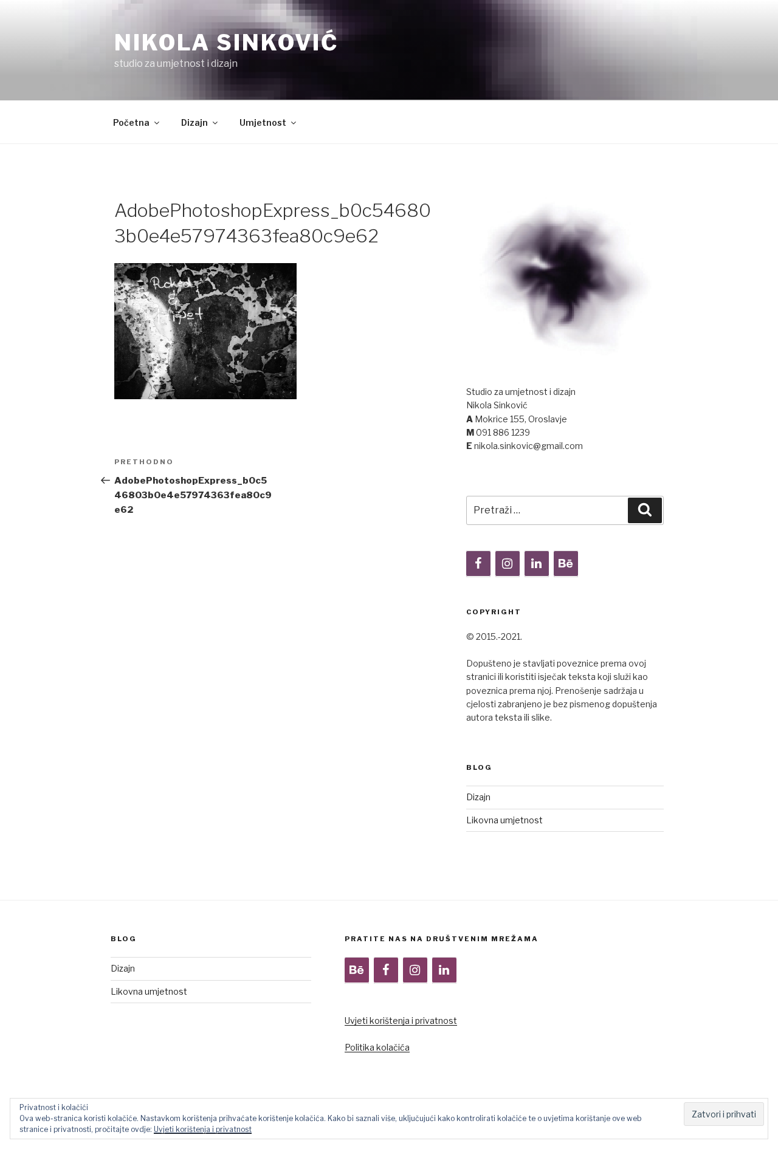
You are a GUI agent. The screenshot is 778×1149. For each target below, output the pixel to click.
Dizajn (194, 122)
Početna (131, 122)
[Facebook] (478, 564)
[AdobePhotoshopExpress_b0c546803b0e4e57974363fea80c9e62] (205, 396)
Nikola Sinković (226, 42)
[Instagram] (507, 564)
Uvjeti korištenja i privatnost (401, 1020)
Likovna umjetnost (504, 820)
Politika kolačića (377, 1047)
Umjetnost (262, 122)
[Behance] (566, 564)
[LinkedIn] (537, 564)
